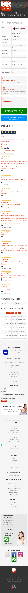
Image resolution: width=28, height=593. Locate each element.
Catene (14, 446)
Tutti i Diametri (10, 312)
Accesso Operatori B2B (14, 475)
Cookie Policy (23, 579)
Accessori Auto (14, 448)
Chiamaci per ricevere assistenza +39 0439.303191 (14, 118)
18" (16, 312)
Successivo (11, 154)
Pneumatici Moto (14, 437)
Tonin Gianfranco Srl (12, 576)
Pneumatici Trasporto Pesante (15, 435)
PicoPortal (9, 579)
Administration (17, 581)
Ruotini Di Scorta (14, 444)
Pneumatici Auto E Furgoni (14, 433)
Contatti (14, 465)
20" (19, 312)
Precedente (4, 154)
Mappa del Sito (14, 467)
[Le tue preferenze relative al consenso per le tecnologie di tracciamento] (1, 444)
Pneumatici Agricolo (14, 439)
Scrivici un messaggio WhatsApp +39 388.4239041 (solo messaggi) (14, 111)
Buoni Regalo (15, 450)
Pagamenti (14, 460)
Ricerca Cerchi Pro (14, 430)
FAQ (14, 463)
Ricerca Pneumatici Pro (14, 441)
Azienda (14, 458)
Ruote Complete (14, 426)
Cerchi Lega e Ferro (14, 428)
